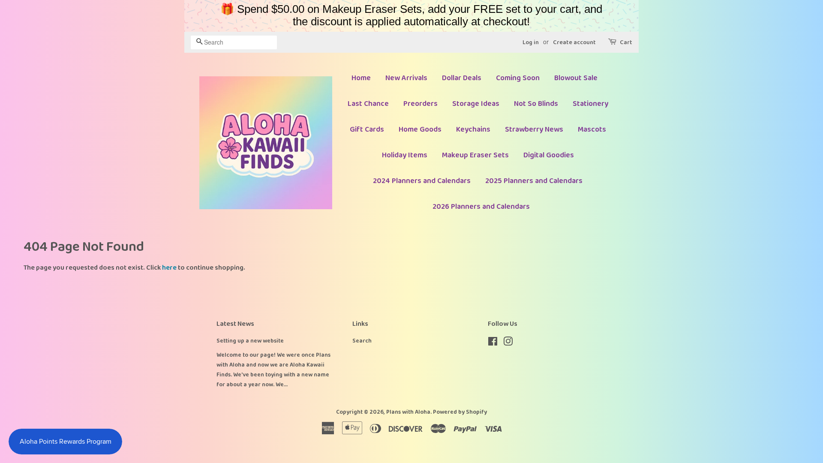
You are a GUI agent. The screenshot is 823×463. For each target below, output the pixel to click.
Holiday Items (404, 155)
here (169, 267)
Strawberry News (534, 129)
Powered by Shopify (460, 412)
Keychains (473, 129)
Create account (574, 42)
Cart (626, 42)
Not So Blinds (536, 104)
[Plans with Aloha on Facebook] (493, 343)
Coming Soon (518, 78)
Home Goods (420, 129)
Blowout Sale (576, 78)
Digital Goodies (548, 155)
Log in (531, 42)
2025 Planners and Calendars (534, 181)
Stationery (590, 104)
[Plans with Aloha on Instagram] (508, 343)
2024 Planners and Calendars (422, 181)
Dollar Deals (461, 78)
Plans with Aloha (408, 412)
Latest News (235, 324)
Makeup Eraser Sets (475, 155)
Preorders (420, 104)
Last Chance (368, 104)
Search (362, 341)
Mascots (592, 129)
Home (361, 78)
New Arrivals (406, 78)
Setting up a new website (250, 341)
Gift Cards (367, 129)
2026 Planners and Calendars (481, 207)
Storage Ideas (475, 104)
